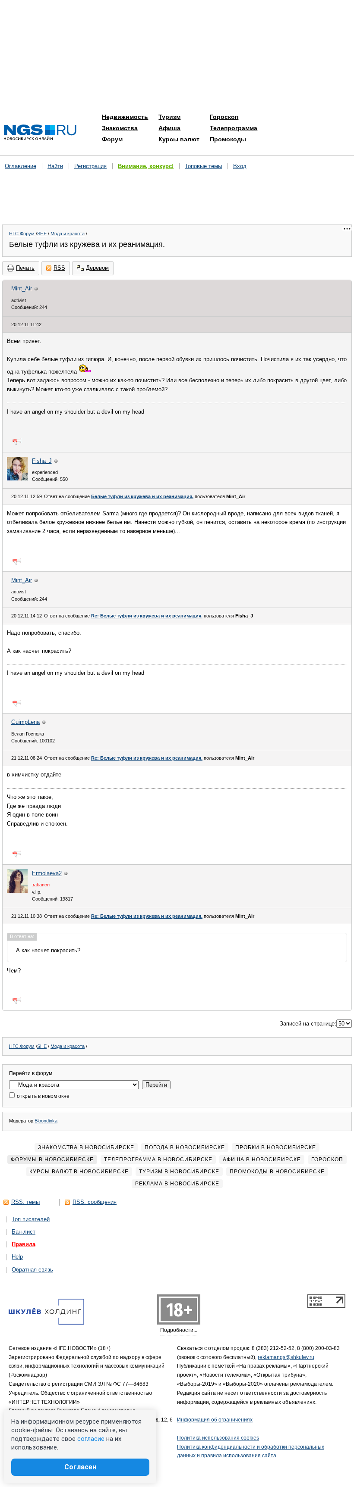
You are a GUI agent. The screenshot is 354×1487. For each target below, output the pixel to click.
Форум (112, 139)
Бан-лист (23, 1231)
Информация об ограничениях (215, 1420)
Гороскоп (224, 116)
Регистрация (90, 166)
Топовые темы (203, 166)
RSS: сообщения (95, 1202)
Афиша (169, 128)
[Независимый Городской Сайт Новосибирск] (40, 133)
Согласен (80, 1467)
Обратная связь (32, 1269)
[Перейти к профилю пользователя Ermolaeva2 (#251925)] (17, 891)
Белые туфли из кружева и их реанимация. (142, 496)
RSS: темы (25, 1202)
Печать (25, 268)
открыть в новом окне (43, 1096)
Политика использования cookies (218, 1438)
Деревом (97, 268)
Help (17, 1256)
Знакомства (120, 128)
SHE (42, 233)
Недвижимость (125, 116)
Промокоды (228, 139)
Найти (55, 166)
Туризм (169, 116)
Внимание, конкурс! (146, 166)
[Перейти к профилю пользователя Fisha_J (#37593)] (17, 478)
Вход (240, 166)
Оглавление (20, 166)
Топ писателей (31, 1219)
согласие (90, 1439)
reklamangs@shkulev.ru (286, 1357)
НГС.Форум (22, 233)
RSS (59, 268)
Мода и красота (68, 233)
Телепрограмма (233, 128)
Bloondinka (46, 1120)
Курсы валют (178, 139)
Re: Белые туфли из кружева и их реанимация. (146, 615)
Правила (23, 1244)
